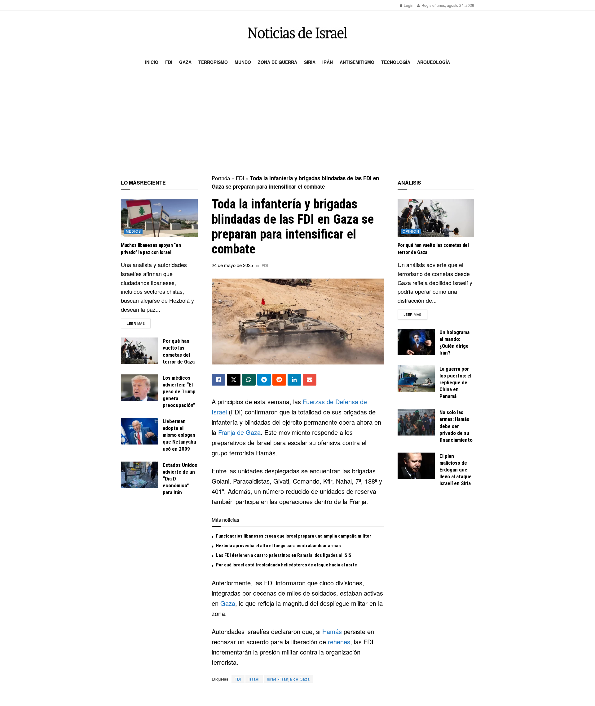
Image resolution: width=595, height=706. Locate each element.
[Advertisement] (297, 122)
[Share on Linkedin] (294, 380)
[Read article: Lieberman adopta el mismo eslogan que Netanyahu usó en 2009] (139, 431)
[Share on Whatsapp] (249, 380)
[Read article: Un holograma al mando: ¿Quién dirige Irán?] (416, 342)
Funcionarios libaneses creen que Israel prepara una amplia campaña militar (293, 536)
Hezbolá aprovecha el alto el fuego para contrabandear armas (278, 545)
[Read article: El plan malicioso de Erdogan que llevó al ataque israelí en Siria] (416, 466)
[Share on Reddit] (279, 380)
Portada (221, 178)
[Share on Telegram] (264, 380)
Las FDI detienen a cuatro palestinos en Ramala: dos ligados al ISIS (283, 555)
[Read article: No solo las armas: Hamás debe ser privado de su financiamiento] (416, 422)
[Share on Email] (309, 380)
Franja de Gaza (239, 432)
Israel (254, 678)
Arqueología (433, 62)
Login (408, 5)
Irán (327, 62)
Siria (309, 62)
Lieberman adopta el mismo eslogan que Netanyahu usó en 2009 (179, 435)
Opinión (411, 231)
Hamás (332, 631)
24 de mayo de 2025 (232, 265)
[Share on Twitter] (233, 380)
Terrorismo (213, 62)
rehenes (339, 641)
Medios (133, 231)
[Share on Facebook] (218, 380)
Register (428, 5)
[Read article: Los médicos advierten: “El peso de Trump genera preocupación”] (139, 387)
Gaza (185, 62)
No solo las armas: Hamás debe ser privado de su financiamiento (456, 426)
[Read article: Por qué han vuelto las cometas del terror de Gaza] (139, 350)
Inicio (151, 62)
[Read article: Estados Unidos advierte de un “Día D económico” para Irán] (139, 475)
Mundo (243, 62)
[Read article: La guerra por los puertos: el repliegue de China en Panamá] (416, 378)
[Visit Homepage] (297, 33)
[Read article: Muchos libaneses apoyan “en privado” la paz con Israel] (159, 218)
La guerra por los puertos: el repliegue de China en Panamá (455, 382)
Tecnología (395, 62)
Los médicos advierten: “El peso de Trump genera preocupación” (179, 391)
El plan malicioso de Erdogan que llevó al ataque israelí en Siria (455, 469)
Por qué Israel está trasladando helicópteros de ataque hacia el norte (286, 565)
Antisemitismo (357, 62)
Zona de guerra (277, 62)
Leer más (139, 323)
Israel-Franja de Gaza (288, 678)
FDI (168, 62)
